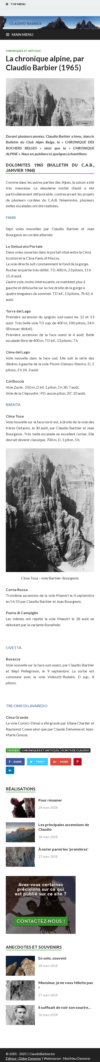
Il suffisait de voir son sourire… (64, 1007)
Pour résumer (50, 800)
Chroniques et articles (23, 51)
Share (17, 761)
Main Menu (22, 34)
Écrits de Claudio (75, 750)
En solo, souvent (52, 958)
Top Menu (18, 4)
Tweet (40, 761)
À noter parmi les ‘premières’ (63, 849)
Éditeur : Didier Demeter (23, 1058)
